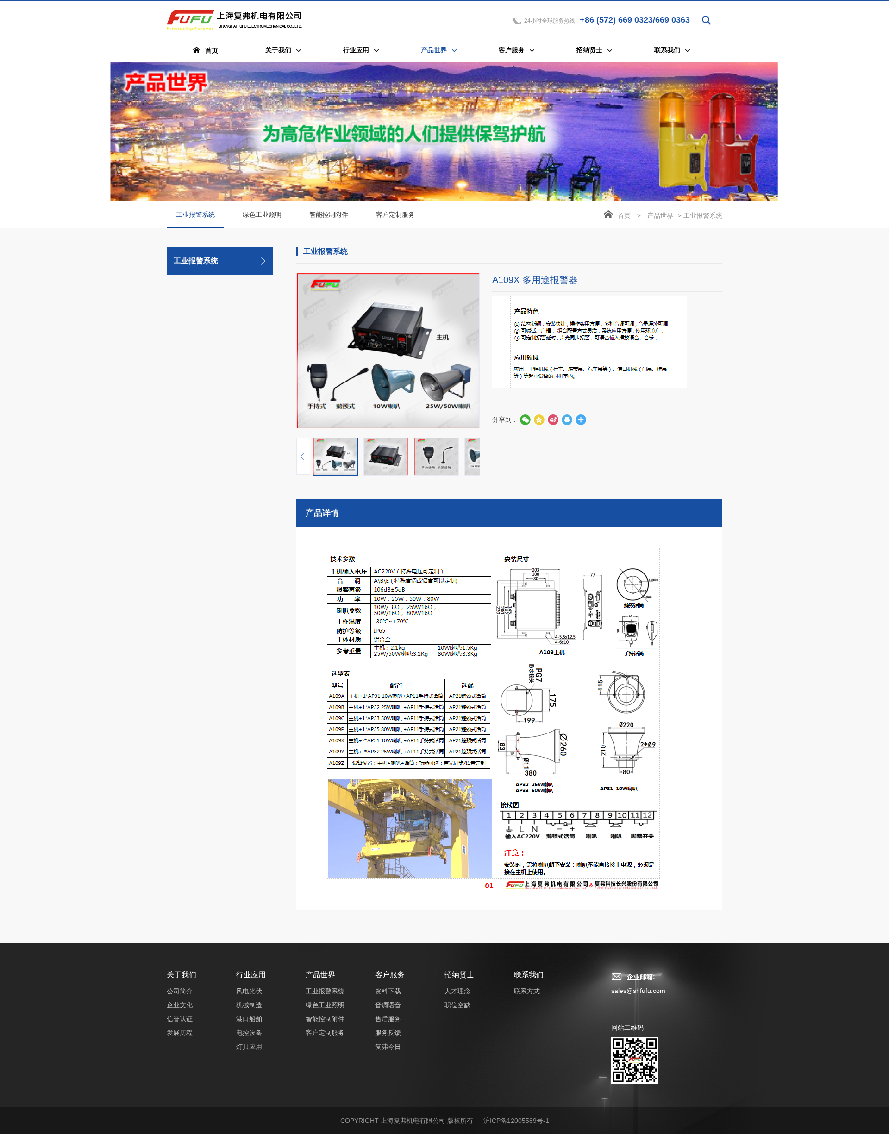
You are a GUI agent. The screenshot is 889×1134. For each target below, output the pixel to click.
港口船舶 (249, 1019)
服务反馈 (388, 1032)
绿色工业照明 (262, 214)
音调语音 (388, 1005)
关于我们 (181, 975)
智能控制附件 (328, 214)
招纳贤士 (459, 975)
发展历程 (180, 1032)
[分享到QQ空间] (567, 419)
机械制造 (249, 1005)
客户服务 (390, 975)
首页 (624, 215)
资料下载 (388, 991)
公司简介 (180, 991)
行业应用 (251, 975)
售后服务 (388, 1019)
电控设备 (249, 1032)
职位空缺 (457, 1005)
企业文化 (180, 1005)
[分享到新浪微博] (553, 419)
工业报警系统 (195, 214)
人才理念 (457, 991)
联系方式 (527, 991)
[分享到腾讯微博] (539, 419)
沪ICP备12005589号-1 (516, 1120)
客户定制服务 (395, 214)
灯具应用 (249, 1046)
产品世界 (660, 215)
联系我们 (529, 975)
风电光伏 (249, 991)
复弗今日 (388, 1046)
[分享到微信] (525, 419)
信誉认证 (180, 1019)
